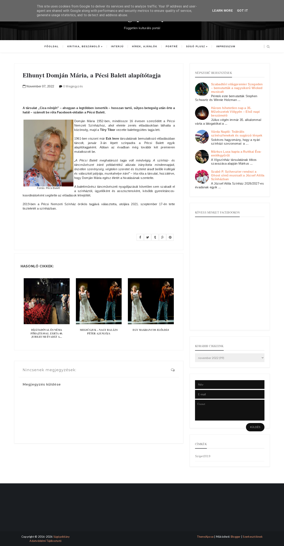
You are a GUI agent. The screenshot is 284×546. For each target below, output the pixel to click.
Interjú (117, 46)
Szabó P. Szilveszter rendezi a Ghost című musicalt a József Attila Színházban (237, 175)
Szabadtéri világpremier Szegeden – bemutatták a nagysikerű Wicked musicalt (237, 87)
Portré (172, 46)
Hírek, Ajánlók (144, 46)
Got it (242, 10)
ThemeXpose (205, 536)
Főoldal (51, 46)
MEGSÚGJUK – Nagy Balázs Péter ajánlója (99, 331)
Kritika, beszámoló (83, 46)
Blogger (236, 536)
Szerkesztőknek (253, 536)
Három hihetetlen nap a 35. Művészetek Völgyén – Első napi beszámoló (235, 111)
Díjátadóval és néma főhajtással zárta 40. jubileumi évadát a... (47, 333)
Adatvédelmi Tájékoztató (46, 540)
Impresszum (225, 46)
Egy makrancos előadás (151, 330)
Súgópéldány (61, 536)
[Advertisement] (32, 511)
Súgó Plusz (195, 46)
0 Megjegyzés (73, 86)
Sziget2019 (202, 456)
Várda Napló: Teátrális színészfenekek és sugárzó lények (236, 133)
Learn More (222, 10)
